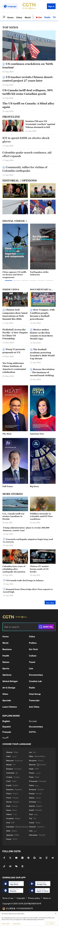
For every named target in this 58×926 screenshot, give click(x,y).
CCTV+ (32, 732)
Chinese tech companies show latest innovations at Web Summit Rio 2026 (15, 314)
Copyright (21, 898)
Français (6, 732)
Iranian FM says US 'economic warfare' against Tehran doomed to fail (40, 124)
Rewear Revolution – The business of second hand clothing (42, 372)
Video (5, 694)
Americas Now (37, 434)
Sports (5, 668)
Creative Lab (35, 681)
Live (39, 17)
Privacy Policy (6, 923)
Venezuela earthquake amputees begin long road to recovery (28, 540)
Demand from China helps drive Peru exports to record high (28, 590)
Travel (32, 662)
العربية (5, 737)
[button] (48, 59)
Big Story (34, 486)
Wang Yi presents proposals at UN (13, 351)
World (28, 17)
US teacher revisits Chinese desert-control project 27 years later (27, 78)
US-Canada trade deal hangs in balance (24, 580)
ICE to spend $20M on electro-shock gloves (26, 139)
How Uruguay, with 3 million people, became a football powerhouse (42, 314)
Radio (47, 17)
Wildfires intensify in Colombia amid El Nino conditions (41, 516)
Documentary (36, 674)
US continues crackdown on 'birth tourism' (27, 65)
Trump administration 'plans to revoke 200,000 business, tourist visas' (26, 529)
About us (47, 898)
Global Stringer (10, 681)
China (19, 17)
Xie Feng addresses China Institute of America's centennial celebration (14, 367)
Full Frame (7, 486)
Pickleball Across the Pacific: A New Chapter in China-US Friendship (15, 334)
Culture (32, 655)
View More (50, 603)
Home (10, 17)
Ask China (34, 706)
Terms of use (7, 898)
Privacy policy (34, 898)
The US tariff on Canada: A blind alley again (28, 105)
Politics (33, 642)
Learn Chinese (9, 706)
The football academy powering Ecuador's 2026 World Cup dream (42, 354)
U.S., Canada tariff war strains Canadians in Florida (13, 516)
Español (6, 726)
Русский (33, 721)
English (6, 721)
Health (5, 655)
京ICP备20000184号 (32, 903)
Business (7, 649)
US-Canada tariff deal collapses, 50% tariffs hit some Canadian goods (27, 92)
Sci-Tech (33, 649)
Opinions (6, 674)
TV (54, 17)
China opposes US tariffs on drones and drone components (14, 274)
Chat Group (35, 694)
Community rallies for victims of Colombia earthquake (24, 169)
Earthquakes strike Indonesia (39, 273)
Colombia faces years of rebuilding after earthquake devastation (13, 569)
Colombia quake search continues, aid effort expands (26, 154)
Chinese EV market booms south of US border (39, 569)
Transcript (34, 700)
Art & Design (8, 687)
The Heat (6, 434)
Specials (6, 700)
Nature (5, 662)
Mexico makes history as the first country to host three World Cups (41, 334)
